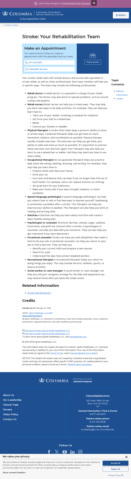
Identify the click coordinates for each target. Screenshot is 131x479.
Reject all (115, 469)
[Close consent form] (126, 457)
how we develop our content (83, 353)
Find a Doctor (92, 62)
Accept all (115, 463)
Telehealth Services (38, 69)
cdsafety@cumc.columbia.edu (98, 429)
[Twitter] (57, 452)
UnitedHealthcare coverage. (76, 3)
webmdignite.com (78, 336)
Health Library (11, 25)
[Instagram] (80, 452)
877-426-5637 (35, 62)
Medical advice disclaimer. (80, 364)
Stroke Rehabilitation (39, 292)
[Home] (33, 15)
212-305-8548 (99, 422)
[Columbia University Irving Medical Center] (54, 380)
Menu (122, 15)
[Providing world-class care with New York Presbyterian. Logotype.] (82, 380)
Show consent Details (13, 472)
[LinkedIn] (72, 452)
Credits (119, 98)
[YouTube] (65, 452)
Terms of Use (56, 353)
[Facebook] (49, 452)
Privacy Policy (114, 475)
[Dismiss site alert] (94, 3)
